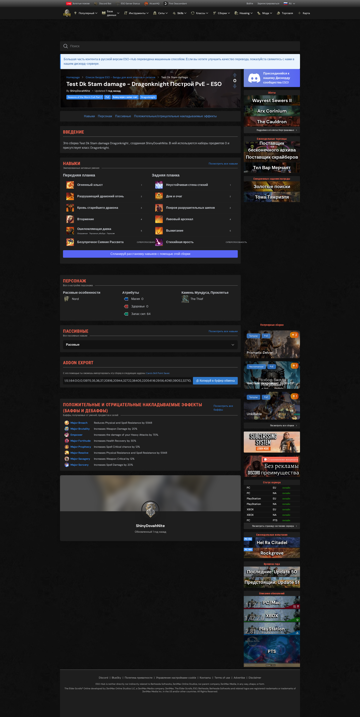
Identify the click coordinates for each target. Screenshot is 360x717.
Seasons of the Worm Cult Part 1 (85, 97)
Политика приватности (138, 677)
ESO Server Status (130, 3)
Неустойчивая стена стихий (187, 185)
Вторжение (85, 219)
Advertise (239, 677)
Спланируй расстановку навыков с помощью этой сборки (150, 254)
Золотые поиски (78, 3)
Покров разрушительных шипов (190, 208)
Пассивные (123, 116)
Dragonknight (148, 97)
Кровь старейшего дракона (97, 208)
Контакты (205, 677)
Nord (75, 299)
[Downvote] (234, 86)
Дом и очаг (174, 196)
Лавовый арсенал (179, 219)
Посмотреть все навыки (223, 163)
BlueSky (116, 677)
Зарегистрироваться (268, 3)
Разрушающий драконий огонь (100, 196)
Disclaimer (255, 677)
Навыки (89, 116)
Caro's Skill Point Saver (158, 373)
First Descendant (178, 3)
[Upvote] (234, 75)
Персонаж (105, 116)
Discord (103, 677)
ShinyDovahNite (80, 90)
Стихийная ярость (180, 242)
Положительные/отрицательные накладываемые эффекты (175, 116)
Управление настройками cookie (176, 677)
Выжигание (174, 231)
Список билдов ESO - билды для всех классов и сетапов (120, 77)
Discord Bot (105, 3)
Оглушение (82, 233)
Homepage (73, 77)
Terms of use (222, 677)
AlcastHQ (154, 3)
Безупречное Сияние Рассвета (100, 242)
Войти (250, 3)
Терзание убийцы (97, 233)
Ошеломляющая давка (94, 229)
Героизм (111, 233)
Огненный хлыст (90, 185)
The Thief (196, 299)
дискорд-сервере (86, 64)
